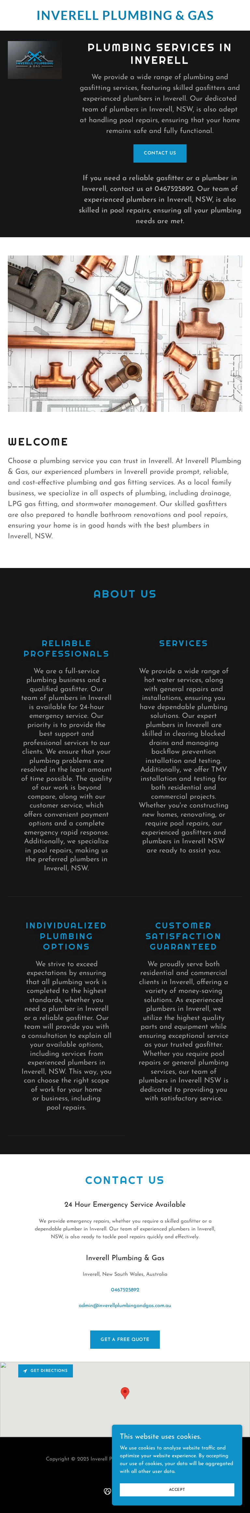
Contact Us (160, 153)
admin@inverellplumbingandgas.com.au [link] (125, 1305)
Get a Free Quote (125, 1339)
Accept (177, 1489)
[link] (125, 18)
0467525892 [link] (174, 189)
